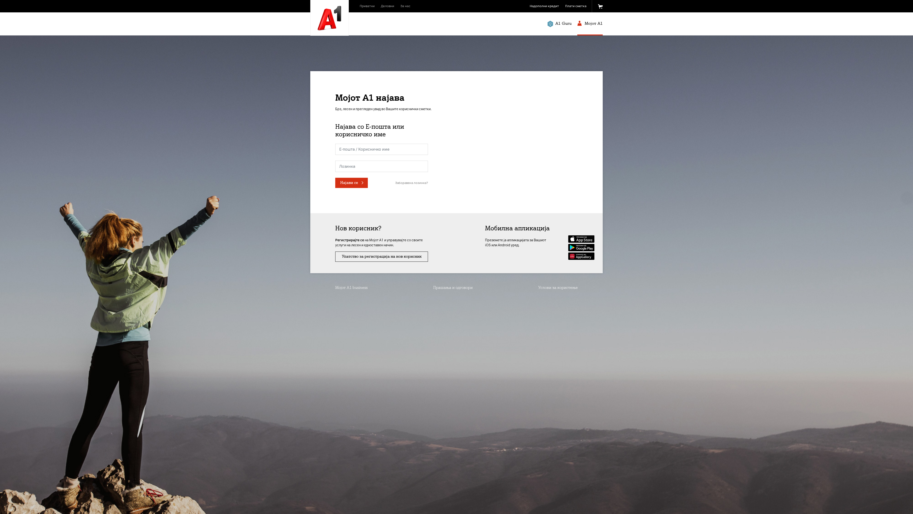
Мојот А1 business (351, 287)
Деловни (387, 6)
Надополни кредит (544, 6)
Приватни (367, 6)
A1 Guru (563, 23)
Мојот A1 (593, 23)
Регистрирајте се (349, 240)
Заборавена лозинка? (411, 183)
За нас (405, 6)
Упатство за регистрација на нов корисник (382, 256)
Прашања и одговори (453, 287)
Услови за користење (558, 287)
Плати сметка (576, 6)
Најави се (349, 182)
